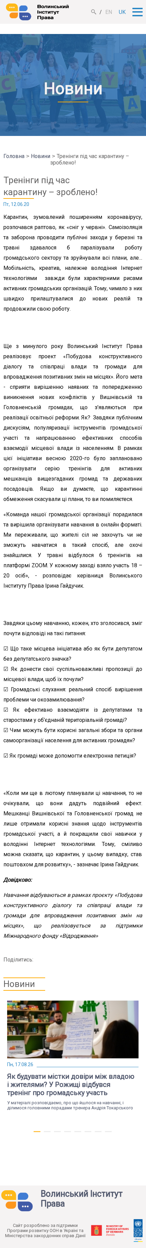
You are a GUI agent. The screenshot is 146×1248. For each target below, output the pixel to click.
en (108, 12)
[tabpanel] (72, 1055)
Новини (40, 156)
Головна (13, 156)
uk (122, 12)
